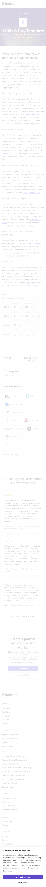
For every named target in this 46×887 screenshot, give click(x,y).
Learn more (7, 871)
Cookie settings (23, 882)
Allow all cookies (23, 877)
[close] (42, 847)
